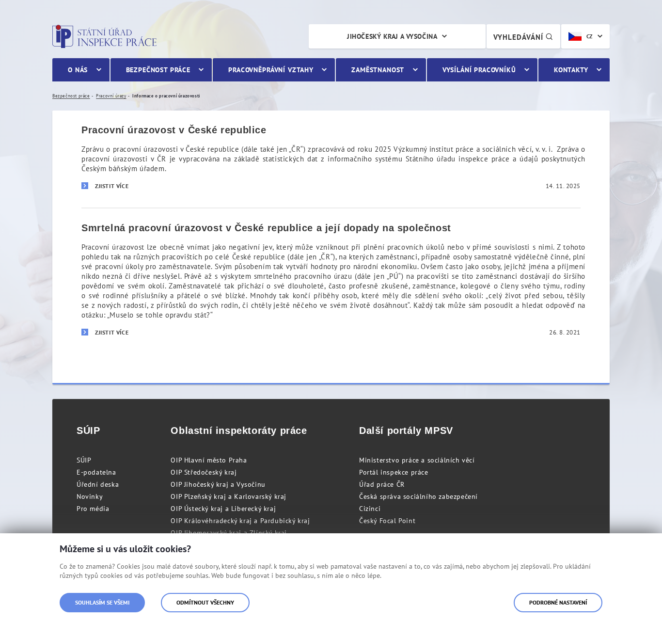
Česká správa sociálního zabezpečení (418, 496)
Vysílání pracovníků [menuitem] (479, 69)
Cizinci (369, 508)
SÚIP (84, 460)
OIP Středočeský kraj (203, 472)
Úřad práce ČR (382, 484)
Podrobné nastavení (558, 602)
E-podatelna (96, 472)
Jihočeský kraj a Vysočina (392, 36)
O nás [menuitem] (78, 69)
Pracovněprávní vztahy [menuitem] (271, 69)
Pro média (93, 508)
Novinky (90, 496)
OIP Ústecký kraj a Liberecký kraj (223, 508)
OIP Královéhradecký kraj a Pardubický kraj (240, 520)
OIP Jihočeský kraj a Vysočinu (218, 484)
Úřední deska (98, 484)
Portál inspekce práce (393, 472)
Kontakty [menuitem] (571, 69)
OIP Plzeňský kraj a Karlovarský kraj (228, 496)
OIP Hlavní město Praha (209, 460)
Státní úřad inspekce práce (104, 36)
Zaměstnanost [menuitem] (377, 69)
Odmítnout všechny (205, 602)
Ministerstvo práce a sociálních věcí (417, 460)
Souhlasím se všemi (102, 602)
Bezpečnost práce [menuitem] (158, 69)
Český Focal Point (387, 520)
